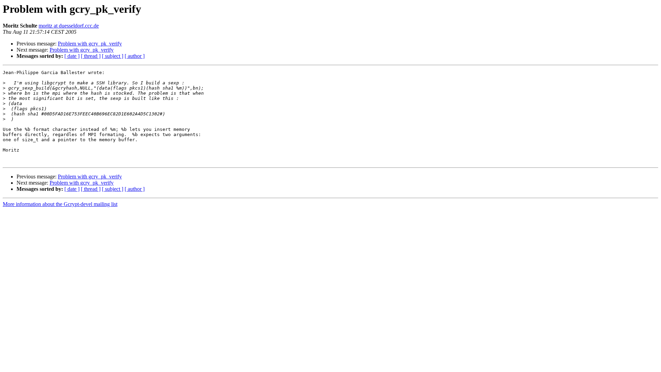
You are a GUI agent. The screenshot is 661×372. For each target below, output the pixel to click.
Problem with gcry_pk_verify (90, 43)
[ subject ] (112, 56)
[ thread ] (91, 56)
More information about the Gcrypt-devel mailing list (60, 204)
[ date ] (72, 56)
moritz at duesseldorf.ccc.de (69, 26)
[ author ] (135, 56)
